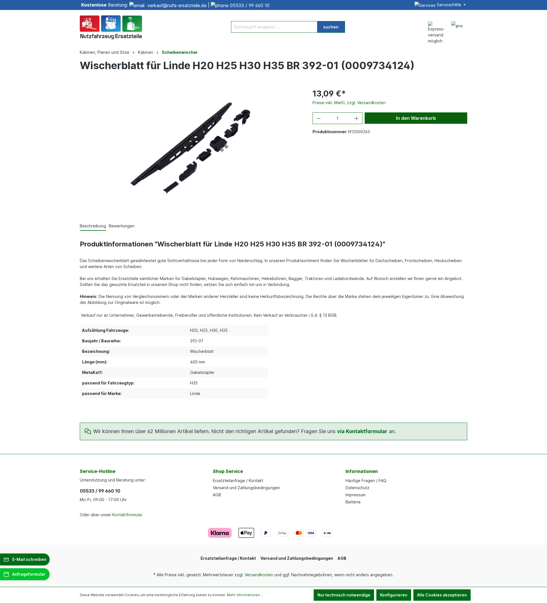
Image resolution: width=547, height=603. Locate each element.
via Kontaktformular (362, 431)
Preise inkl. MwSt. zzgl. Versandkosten (349, 102)
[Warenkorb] (469, 23)
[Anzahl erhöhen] (357, 118)
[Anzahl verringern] (318, 118)
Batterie (353, 501)
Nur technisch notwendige (343, 594)
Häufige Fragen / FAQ (366, 480)
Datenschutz (358, 487)
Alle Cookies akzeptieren (442, 594)
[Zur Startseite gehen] (111, 26)
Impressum (356, 494)
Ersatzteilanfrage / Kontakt (238, 480)
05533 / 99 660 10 (250, 5)
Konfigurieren (393, 594)
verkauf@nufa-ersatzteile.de (177, 5)
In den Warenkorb (416, 118)
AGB (217, 494)
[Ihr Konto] (457, 26)
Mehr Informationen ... (245, 595)
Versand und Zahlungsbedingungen (246, 487)
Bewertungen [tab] (121, 225)
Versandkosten (259, 574)
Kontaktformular (127, 514)
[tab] (93, 226)
